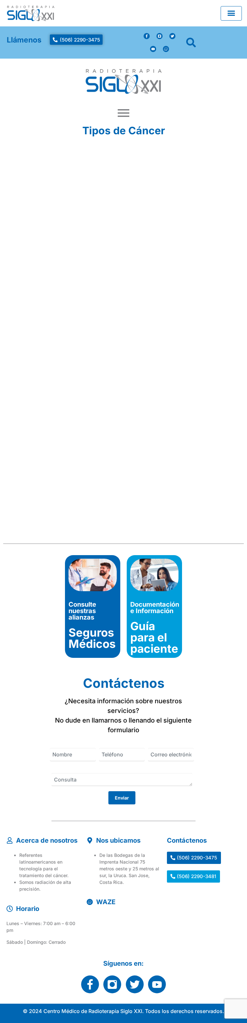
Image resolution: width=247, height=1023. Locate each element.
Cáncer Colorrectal (66, 162)
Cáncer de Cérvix (164, 162)
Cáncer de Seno (161, 424)
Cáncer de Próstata (66, 424)
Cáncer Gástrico (61, 289)
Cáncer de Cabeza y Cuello (169, 293)
